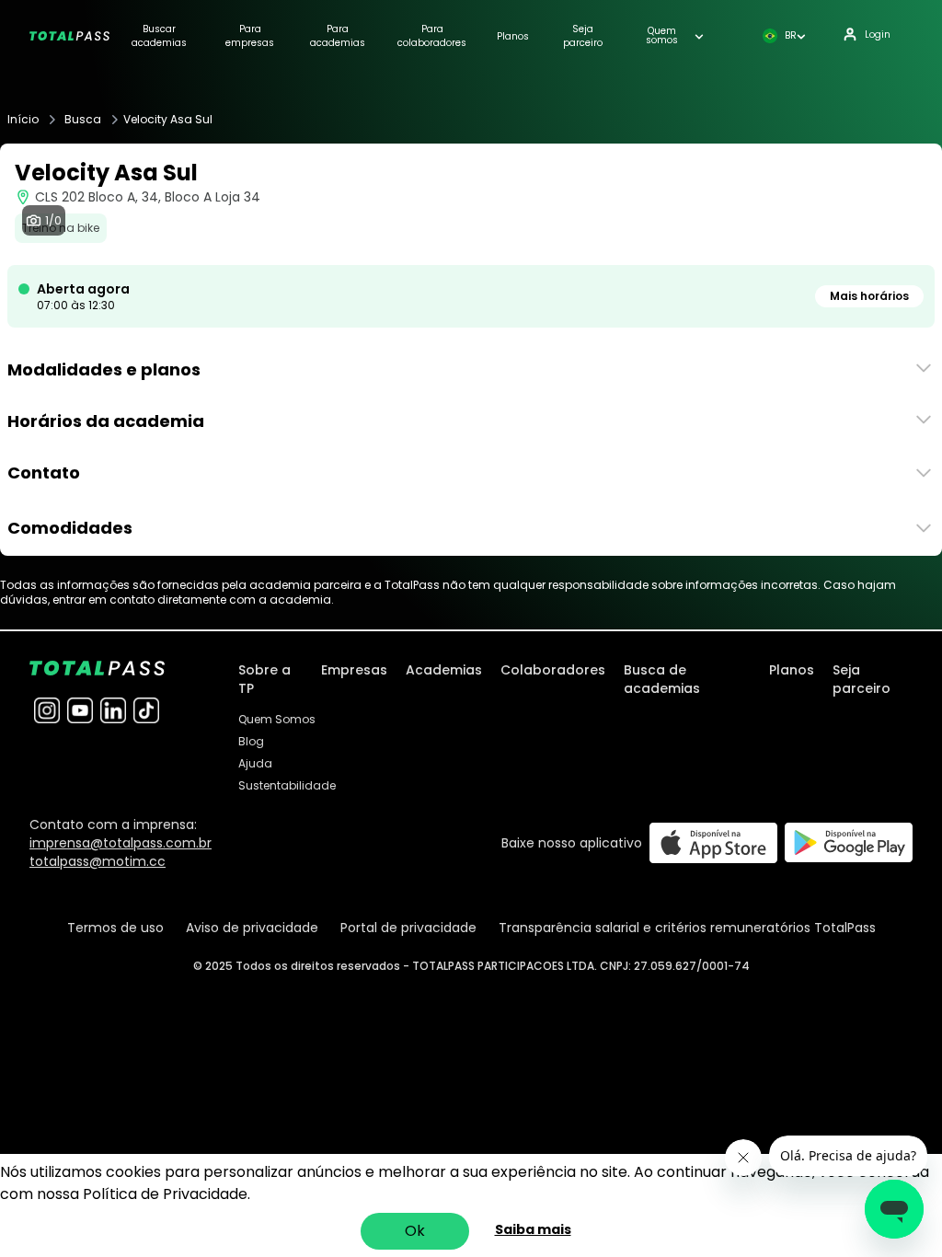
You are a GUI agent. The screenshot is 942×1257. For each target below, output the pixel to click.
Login (877, 34)
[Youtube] (80, 710)
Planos (513, 36)
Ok (415, 1230)
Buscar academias (159, 36)
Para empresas (249, 36)
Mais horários (869, 296)
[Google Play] (849, 842)
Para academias (337, 36)
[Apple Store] (713, 842)
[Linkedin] (113, 710)
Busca (82, 119)
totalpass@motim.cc (97, 861)
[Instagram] (47, 710)
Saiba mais (533, 1229)
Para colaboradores (431, 36)
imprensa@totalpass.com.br (120, 843)
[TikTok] (146, 710)
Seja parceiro (583, 36)
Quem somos (662, 36)
